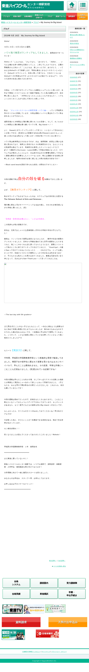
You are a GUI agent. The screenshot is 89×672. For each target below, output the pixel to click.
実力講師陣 (72, 583)
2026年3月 (74, 96)
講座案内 (44, 583)
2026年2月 (74, 100)
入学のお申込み (68, 622)
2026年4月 (74, 92)
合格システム (16, 583)
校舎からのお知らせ (39, 16)
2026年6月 (74, 85)
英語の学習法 (74, 43)
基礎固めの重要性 (76, 58)
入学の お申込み (82, 16)
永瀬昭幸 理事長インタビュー (31, 651)
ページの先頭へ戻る (59, 566)
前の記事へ (52, 560)
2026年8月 (74, 77)
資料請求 (71, 16)
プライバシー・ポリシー (59, 651)
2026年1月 (74, 104)
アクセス (6, 16)
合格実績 (16, 594)
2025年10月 (74, 115)
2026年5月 (74, 89)
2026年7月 (74, 81)
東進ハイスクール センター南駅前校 (16, 22)
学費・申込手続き (72, 593)
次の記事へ (61, 560)
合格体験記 (28, 16)
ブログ (50, 16)
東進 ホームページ (72, 8)
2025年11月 (74, 112)
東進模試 (44, 594)
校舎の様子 (17, 16)
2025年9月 (74, 119)
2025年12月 (74, 108)
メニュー (83, 8)
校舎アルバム (61, 16)
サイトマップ (46, 651)
